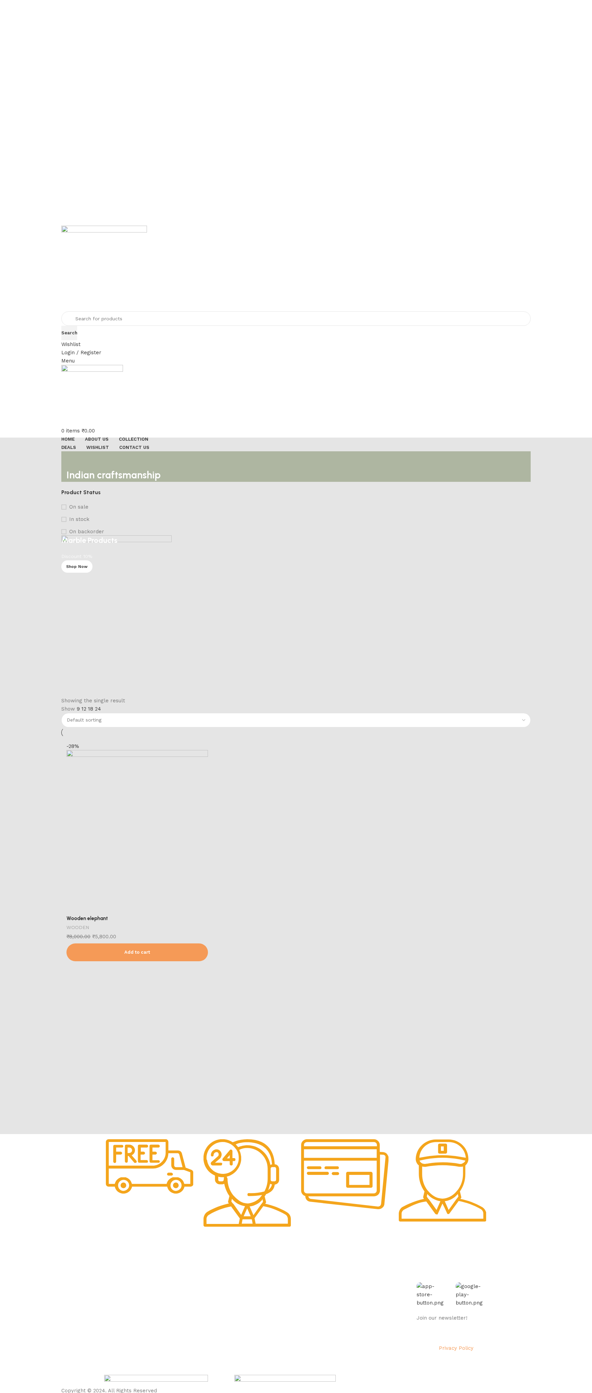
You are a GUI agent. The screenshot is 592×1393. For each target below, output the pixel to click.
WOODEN (77, 927)
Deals (266, 1290)
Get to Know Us (126, 1266)
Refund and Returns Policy (134, 1313)
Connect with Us (361, 1266)
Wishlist (269, 1301)
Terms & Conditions (126, 1324)
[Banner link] (296, 615)
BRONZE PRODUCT (204, 1324)
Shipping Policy (121, 1301)
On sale (78, 507)
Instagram (349, 1290)
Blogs (266, 1324)
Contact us (351, 1337)
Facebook (349, 1278)
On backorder (86, 531)
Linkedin (347, 1313)
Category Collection (212, 1266)
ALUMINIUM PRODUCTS (209, 1313)
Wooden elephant (87, 918)
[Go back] (75, 459)
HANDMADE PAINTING (207, 1278)
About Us (114, 1278)
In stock (79, 519)
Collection (272, 1278)
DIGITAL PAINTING (203, 1301)
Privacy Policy (120, 1290)
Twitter (346, 1301)
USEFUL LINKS (278, 1266)
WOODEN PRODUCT (205, 1337)
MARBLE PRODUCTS (206, 1290)
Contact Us (117, 1337)
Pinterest (348, 1324)
